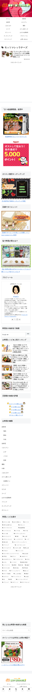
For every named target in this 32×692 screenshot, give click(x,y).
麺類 (3, 464)
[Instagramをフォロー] (17, 320)
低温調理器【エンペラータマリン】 (16, 136)
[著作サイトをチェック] (12, 320)
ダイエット (5, 510)
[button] (28, 630)
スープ (4, 493)
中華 (3, 468)
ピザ (4, 452)
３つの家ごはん (16, 412)
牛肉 (4, 439)
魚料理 (4, 443)
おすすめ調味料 (6, 497)
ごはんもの (5, 472)
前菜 (4, 460)
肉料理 (4, 427)
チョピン (16, 296)
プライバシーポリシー (9, 686)
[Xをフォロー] (15, 320)
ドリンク (4, 502)
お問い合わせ (23, 686)
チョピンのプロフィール (23, 684)
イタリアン (5, 447)
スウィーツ (5, 485)
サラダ (4, 489)
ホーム (8, 684)
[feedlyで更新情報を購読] (20, 320)
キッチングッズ (6, 506)
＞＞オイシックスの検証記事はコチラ (13, 665)
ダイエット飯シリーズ (16, 415)
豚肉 (4, 435)
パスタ (5, 456)
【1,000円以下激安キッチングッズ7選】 (13, 201)
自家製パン (6, 481)
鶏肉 (4, 431)
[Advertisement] (16, 80)
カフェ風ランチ (6, 477)
